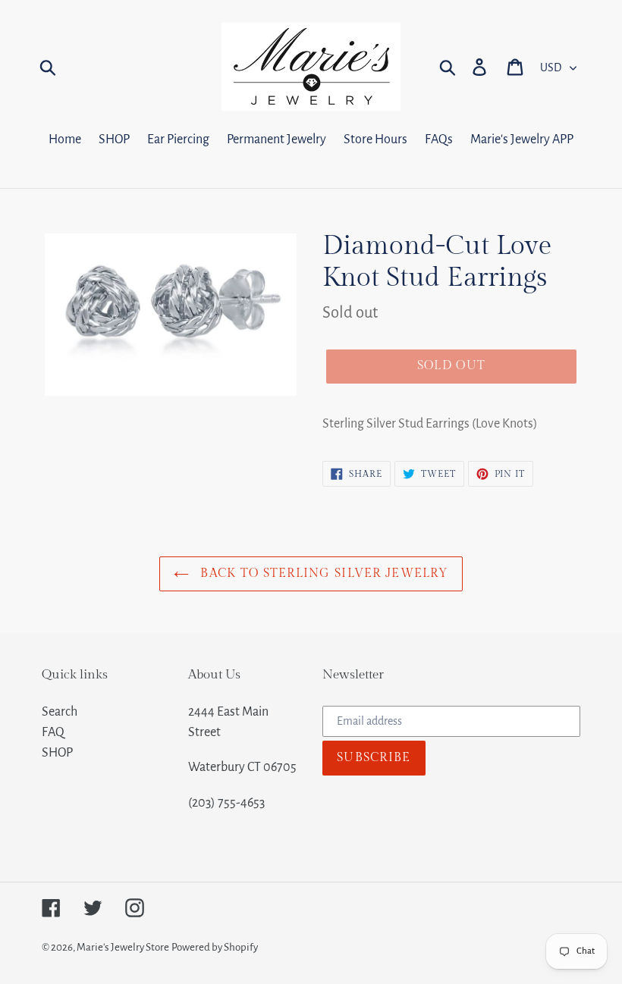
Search (59, 712)
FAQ (53, 732)
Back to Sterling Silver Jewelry (322, 573)
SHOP (57, 753)
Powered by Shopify (214, 947)
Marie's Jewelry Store (123, 947)
